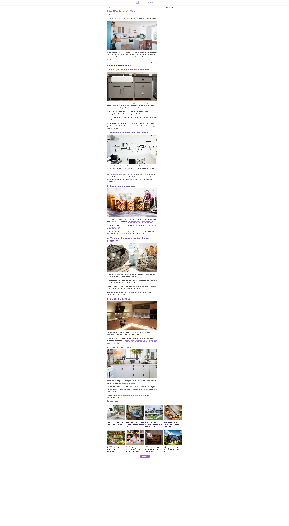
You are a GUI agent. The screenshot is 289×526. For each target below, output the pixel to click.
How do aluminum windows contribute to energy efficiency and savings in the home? (153, 424)
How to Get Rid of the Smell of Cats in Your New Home (153, 450)
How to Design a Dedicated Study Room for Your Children (134, 450)
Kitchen (109, 7)
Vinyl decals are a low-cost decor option (119, 174)
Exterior (166, 420)
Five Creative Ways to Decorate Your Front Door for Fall (172, 424)
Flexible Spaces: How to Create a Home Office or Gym (135, 424)
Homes (109, 420)
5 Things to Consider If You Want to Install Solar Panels (173, 450)
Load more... (144, 456)
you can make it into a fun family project (140, 221)
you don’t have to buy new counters (145, 103)
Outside (166, 446)
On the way (129, 446)
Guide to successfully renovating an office (115, 423)
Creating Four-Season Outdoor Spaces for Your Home (115, 450)
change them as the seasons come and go (130, 395)
